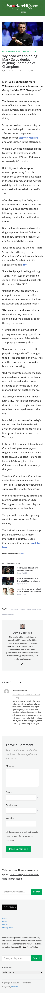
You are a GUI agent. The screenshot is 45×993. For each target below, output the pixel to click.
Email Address (12, 805)
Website (10, 818)
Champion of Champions (20, 609)
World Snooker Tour (26, 51)
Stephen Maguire (28, 137)
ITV (25, 264)
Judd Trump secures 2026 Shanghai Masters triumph (28, 579)
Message (10, 766)
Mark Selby (36, 609)
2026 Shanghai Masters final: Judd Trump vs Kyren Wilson (29, 590)
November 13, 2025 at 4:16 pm (26, 694)
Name (9, 792)
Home (4, 918)
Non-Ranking (8, 51)
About (4, 921)
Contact (5, 924)
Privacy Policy (7, 927)
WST (22, 553)
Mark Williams (8, 615)
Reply (16, 697)
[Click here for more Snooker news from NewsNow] (9, 907)
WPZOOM (14, 987)
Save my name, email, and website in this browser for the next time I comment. (22, 836)
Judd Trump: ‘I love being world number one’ (27, 569)
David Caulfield (9, 71)
